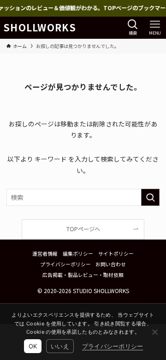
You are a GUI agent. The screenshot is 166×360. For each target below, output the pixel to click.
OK (33, 346)
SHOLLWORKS (39, 27)
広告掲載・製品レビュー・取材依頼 (83, 274)
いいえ (60, 346)
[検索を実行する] (150, 197)
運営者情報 (45, 253)
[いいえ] (154, 331)
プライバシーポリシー (65, 264)
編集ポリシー (78, 253)
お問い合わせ (110, 264)
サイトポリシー (116, 253)
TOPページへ (83, 229)
